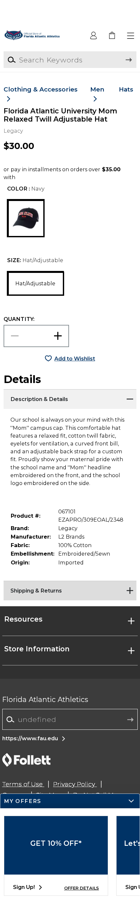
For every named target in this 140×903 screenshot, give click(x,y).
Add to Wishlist (74, 358)
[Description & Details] (70, 397)
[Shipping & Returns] (70, 589)
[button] (130, 36)
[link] (112, 36)
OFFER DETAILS (81, 888)
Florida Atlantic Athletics (45, 699)
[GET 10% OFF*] (56, 869)
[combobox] (70, 719)
